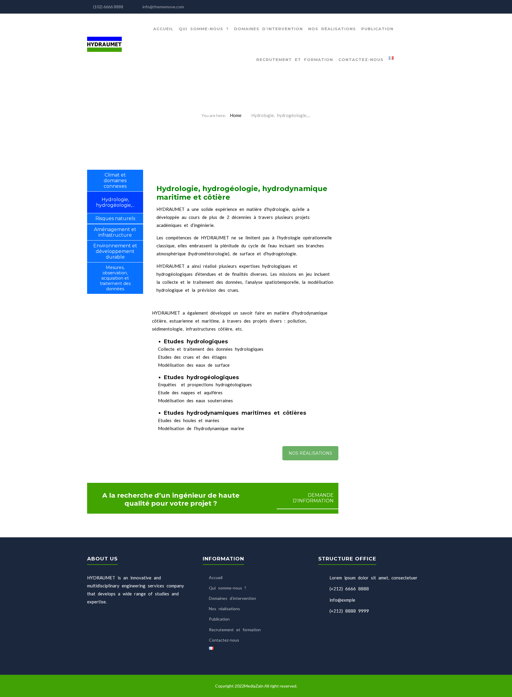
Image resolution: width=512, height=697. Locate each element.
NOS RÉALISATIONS (310, 453)
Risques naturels (115, 218)
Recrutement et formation (294, 59)
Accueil (163, 28)
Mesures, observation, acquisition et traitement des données (115, 278)
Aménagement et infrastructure (115, 232)
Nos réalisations (332, 28)
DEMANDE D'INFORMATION (313, 498)
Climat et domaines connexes (115, 180)
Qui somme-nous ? (204, 28)
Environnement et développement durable (115, 251)
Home (235, 115)
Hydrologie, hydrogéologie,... (115, 202)
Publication (377, 28)
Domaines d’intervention (268, 28)
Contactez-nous (360, 59)
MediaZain (254, 685)
